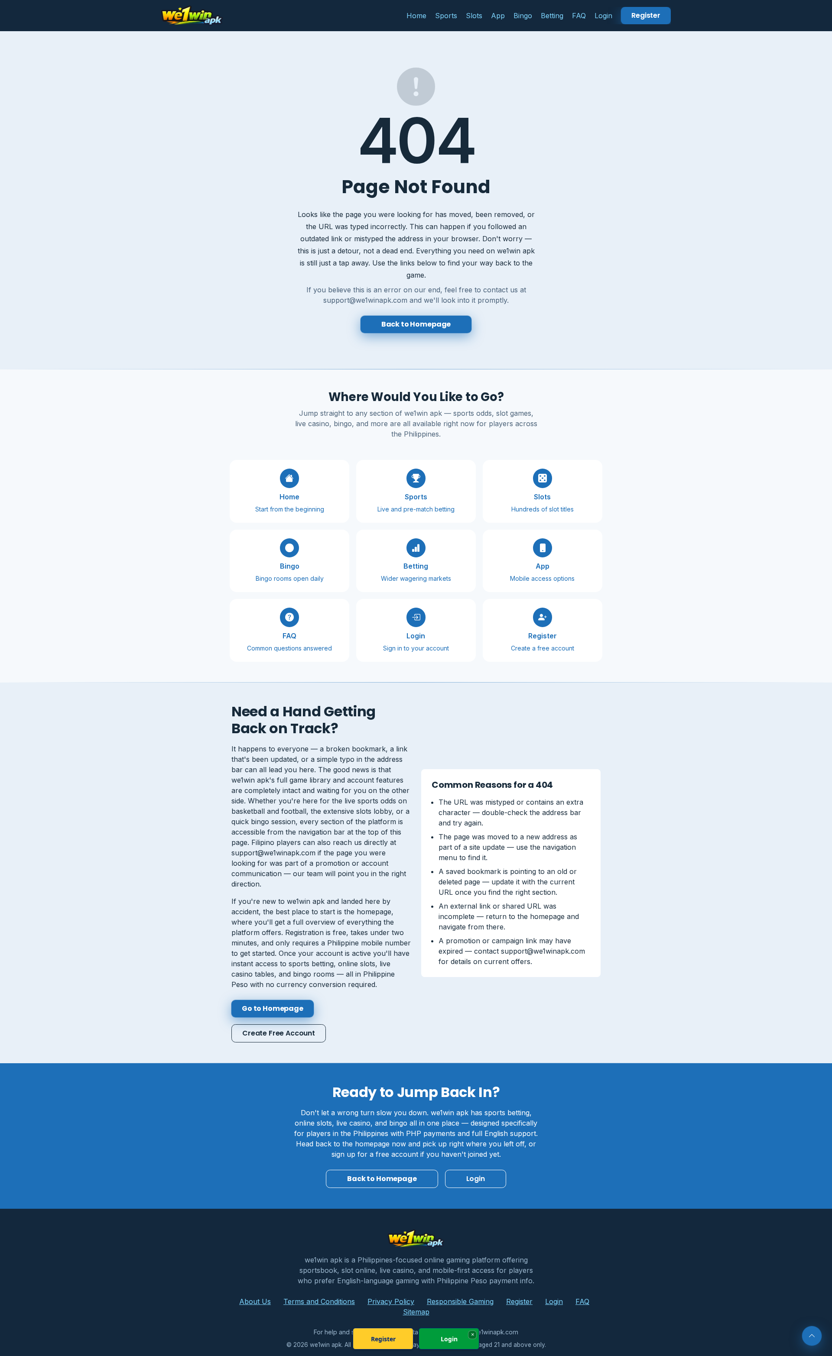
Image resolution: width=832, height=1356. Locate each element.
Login (603, 15)
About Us (255, 1301)
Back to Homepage (416, 324)
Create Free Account (278, 1033)
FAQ (579, 15)
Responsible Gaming (460, 1301)
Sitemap (416, 1311)
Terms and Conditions (319, 1301)
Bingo (523, 15)
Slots (474, 15)
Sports (446, 15)
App (498, 15)
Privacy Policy (390, 1301)
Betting (552, 15)
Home (416, 15)
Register (645, 15)
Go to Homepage (272, 1008)
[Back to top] (812, 1336)
